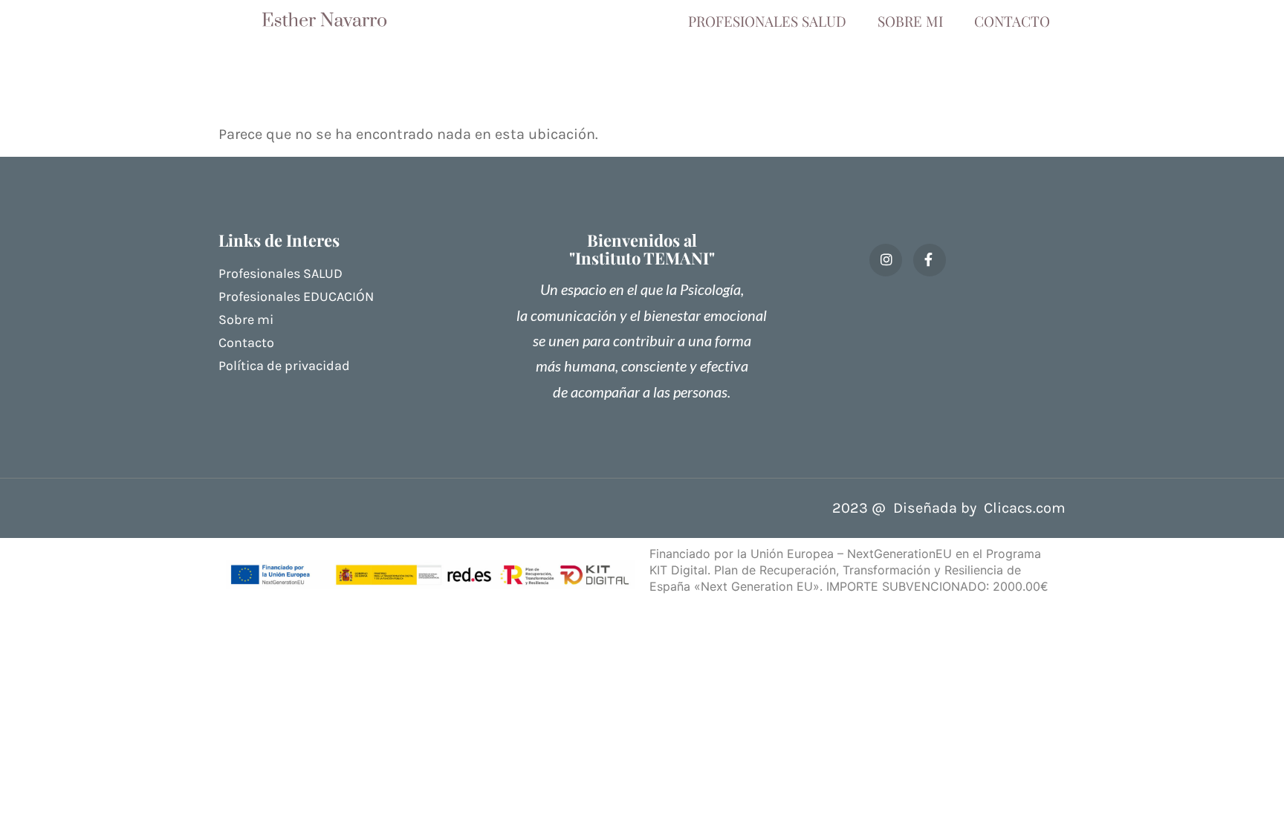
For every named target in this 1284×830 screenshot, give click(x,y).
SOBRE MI (910, 20)
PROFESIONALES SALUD (767, 20)
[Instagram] (885, 260)
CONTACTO (1012, 20)
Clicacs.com (1025, 507)
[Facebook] (929, 260)
